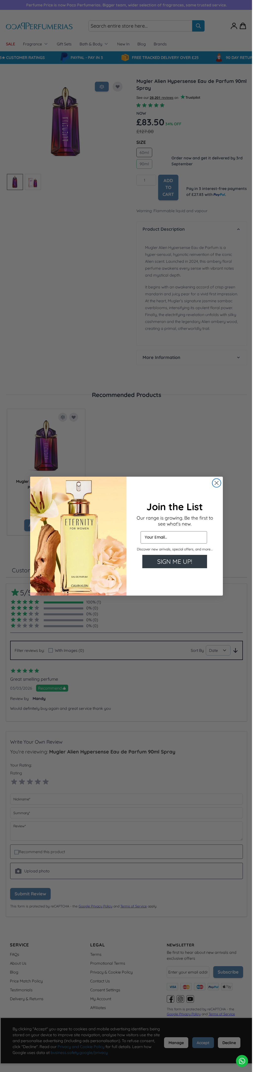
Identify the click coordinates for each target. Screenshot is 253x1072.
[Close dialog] (215, 483)
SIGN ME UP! (172, 561)
